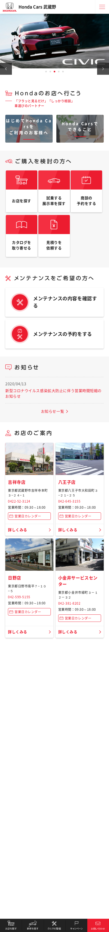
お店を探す (11, 925)
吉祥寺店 (16, 482)
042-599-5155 (19, 597)
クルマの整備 (54, 925)
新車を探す (32, 925)
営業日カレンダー (28, 516)
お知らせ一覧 (52, 411)
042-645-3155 (69, 501)
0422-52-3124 (19, 501)
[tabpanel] (54, 41)
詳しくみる (17, 530)
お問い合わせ (98, 925)
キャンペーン (76, 925)
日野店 (14, 578)
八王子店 (67, 482)
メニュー (102, 7)
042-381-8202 (69, 603)
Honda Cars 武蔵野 (37, 7)
